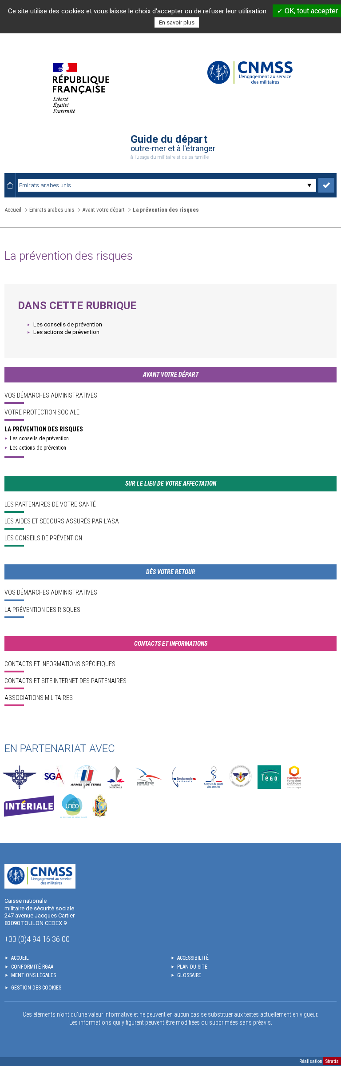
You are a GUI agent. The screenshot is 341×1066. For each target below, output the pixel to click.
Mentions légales (33, 975)
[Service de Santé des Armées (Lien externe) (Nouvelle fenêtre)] (213, 777)
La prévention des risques (43, 429)
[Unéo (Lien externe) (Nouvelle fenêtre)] (73, 806)
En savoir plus (176, 22)
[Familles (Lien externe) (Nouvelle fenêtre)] (241, 777)
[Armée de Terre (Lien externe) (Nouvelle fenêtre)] (86, 777)
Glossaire (189, 975)
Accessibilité (193, 958)
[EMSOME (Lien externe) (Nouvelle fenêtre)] (99, 806)
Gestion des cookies (36, 988)
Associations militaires (38, 697)
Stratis (332, 1061)
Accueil (12, 209)
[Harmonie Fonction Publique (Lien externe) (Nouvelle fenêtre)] (294, 777)
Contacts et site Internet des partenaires (65, 680)
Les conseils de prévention (67, 324)
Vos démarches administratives (50, 395)
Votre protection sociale (41, 412)
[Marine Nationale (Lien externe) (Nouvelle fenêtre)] (116, 777)
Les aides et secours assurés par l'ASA (61, 521)
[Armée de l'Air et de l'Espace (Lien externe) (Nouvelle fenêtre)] (148, 777)
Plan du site (192, 967)
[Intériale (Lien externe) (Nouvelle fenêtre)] (29, 806)
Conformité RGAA (32, 967)
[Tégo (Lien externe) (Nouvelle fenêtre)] (269, 777)
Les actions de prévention (66, 332)
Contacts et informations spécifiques (59, 664)
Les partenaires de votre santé (50, 504)
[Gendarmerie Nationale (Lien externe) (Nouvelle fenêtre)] (184, 777)
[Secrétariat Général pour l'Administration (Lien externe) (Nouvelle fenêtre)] (53, 777)
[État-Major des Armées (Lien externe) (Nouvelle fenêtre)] (19, 777)
